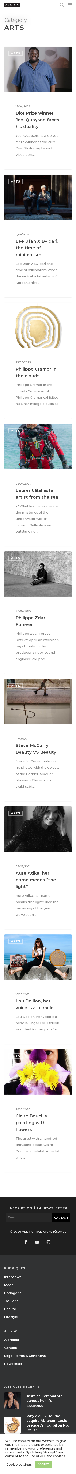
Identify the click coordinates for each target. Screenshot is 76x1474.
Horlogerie (13, 1293)
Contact (10, 1348)
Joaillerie (11, 1301)
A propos (11, 1340)
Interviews (12, 1277)
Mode (9, 1285)
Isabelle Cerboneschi (27, 51)
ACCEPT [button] (43, 1464)
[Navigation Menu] (70, 5)
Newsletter (13, 1364)
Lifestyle (11, 1317)
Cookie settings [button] (19, 1464)
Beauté (10, 1309)
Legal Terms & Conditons (25, 1356)
